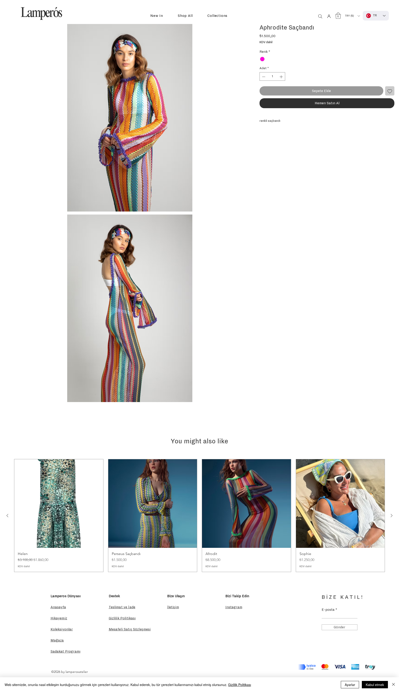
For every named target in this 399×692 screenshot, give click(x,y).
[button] (156, 15)
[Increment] (281, 77)
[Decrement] (263, 77)
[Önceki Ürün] (7, 515)
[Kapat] (393, 684)
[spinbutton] (272, 77)
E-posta (328, 609)
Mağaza (57, 640)
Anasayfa (58, 607)
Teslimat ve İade (122, 607)
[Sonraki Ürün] (391, 515)
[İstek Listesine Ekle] (389, 91)
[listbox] (352, 16)
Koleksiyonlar (62, 629)
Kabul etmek (375, 684)
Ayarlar (350, 684)
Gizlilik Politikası (239, 684)
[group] (199, 515)
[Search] (320, 16)
